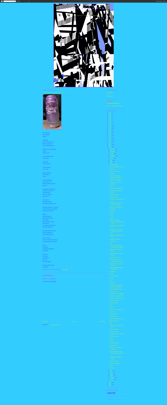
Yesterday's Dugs (114, 197)
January (112, 379)
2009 (110, 382)
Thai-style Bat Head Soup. (116, 289)
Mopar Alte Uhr (113, 314)
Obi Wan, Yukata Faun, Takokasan (115, 240)
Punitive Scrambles (114, 300)
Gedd (111, 305)
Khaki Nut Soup (113, 321)
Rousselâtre (109, 96)
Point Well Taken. (114, 164)
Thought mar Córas (114, 194)
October (112, 153)
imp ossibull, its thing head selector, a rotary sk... (116, 203)
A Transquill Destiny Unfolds (116, 166)
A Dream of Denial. (114, 329)
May (111, 370)
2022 (110, 120)
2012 (110, 142)
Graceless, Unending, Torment (117, 298)
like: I (111, 280)
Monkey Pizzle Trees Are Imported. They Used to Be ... (117, 353)
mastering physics (114, 336)
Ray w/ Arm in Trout (114, 171)
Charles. (112, 186)
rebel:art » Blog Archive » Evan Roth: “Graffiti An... (116, 176)
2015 (110, 135)
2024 (110, 117)
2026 (110, 113)
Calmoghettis (113, 316)
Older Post (102, 321)
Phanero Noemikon (114, 103)
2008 (110, 385)
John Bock (112, 211)
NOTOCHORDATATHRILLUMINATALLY (116, 268)
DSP (111, 243)
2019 (110, 126)
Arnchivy (112, 368)
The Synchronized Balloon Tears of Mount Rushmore (116, 246)
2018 (110, 129)
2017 (110, 131)
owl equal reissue (114, 302)
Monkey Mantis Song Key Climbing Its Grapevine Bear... (116, 231)
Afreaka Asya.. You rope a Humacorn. (116, 183)
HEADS (111, 278)
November (112, 151)
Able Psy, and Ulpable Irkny (116, 309)
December (112, 149)
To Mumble (112, 271)
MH (111, 323)
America (112, 307)
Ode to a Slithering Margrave (116, 318)
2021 (110, 122)
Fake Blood (112, 283)
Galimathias (112, 311)
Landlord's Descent (114, 361)
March (112, 375)
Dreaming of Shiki (114, 343)
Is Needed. (112, 173)
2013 (110, 140)
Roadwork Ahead (114, 331)
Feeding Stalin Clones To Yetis (117, 334)
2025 (110, 115)
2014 (110, 138)
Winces (111, 365)
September (112, 155)
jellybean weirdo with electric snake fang (83, 7)
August (112, 158)
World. (111, 338)
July (111, 160)
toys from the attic (114, 276)
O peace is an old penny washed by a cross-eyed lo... (117, 260)
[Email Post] (67, 269)
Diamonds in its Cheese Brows (117, 296)
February (112, 377)
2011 (110, 144)
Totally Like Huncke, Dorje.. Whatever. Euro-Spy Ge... (116, 286)
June (111, 162)
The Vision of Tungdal (115, 363)
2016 (110, 133)
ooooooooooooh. (114, 291)
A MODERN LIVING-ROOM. (117, 293)
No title (111, 169)
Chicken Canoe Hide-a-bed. (116, 188)
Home (74, 321)
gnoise (108, 94)
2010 (110, 147)
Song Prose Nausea (114, 257)
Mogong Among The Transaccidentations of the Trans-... (116, 221)
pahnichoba (110, 92)
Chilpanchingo (113, 345)
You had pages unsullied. (116, 180)
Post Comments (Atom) (54, 324)
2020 (110, 124)
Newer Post (45, 321)
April (111, 373)
